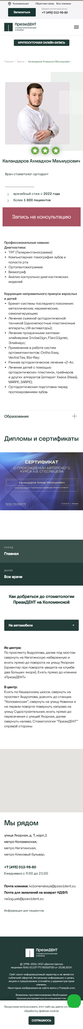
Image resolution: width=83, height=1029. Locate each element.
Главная (9, 61)
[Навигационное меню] (76, 27)
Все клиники (63, 3)
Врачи (20, 61)
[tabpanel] (41, 686)
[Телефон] (15, 926)
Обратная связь (44, 3)
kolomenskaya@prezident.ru (52, 886)
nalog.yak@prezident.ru (24, 899)
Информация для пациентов (24, 910)
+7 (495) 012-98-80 (55, 12)
